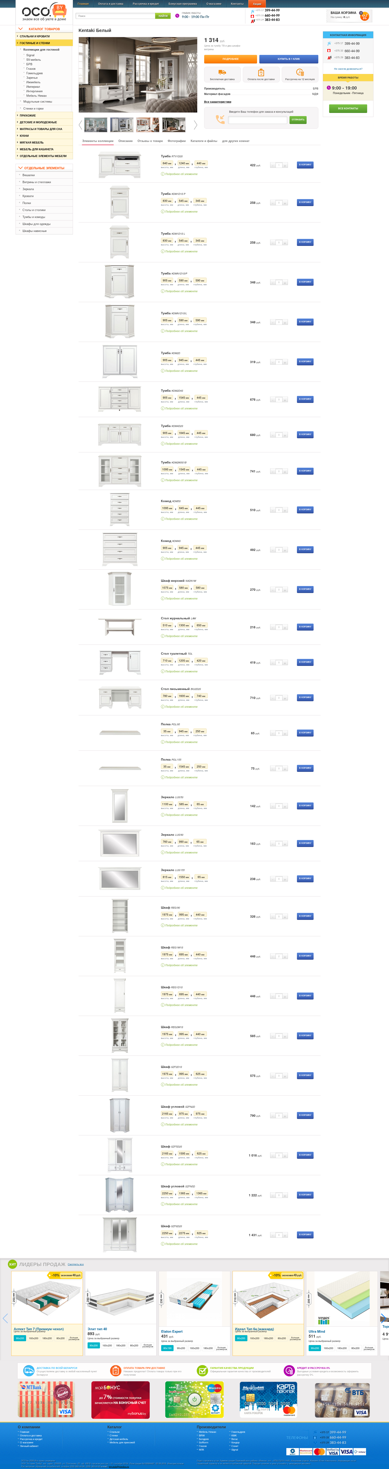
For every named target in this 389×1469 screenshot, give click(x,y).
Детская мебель (119, 1439)
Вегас (234, 1439)
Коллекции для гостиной (41, 49)
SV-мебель (33, 59)
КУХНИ (24, 136)
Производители (211, 1426)
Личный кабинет (29, 1446)
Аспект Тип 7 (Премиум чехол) (39, 1328)
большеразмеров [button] (74, 1338)
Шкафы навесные (35, 231)
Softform (203, 1442)
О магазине (214, 4)
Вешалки (29, 175)
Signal (30, 55)
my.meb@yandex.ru (119, 1466)
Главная (83, 4)
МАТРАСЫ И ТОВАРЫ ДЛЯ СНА (41, 129)
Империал (33, 86)
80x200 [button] (61, 1338)
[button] (384, 1318)
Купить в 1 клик (289, 59)
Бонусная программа (183, 4)
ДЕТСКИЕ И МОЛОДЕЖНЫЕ (38, 122)
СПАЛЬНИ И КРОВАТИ (35, 36)
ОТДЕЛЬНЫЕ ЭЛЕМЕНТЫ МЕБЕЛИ (43, 156)
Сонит (234, 1446)
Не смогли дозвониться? (348, 68)
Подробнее (231, 59)
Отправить (298, 119)
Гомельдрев (34, 73)
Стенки (114, 1435)
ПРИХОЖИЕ (28, 115)
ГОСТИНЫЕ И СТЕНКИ (35, 43)
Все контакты (348, 108)
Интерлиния (34, 91)
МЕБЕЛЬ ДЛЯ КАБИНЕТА (37, 149)
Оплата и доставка (110, 4)
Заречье (32, 77)
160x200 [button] (33, 1338)
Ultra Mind (317, 1331)
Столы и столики (34, 210)
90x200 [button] (20, 1338)
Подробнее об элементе (180, 174)
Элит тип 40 (97, 1328)
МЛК (201, 1449)
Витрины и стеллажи (37, 182)
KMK (234, 1435)
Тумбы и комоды (34, 217)
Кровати (28, 196)
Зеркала (28, 189)
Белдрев (204, 1439)
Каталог (114, 1426)
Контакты (237, 4)
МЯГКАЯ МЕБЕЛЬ (32, 142)
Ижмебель (33, 82)
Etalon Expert (172, 1331)
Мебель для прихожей (122, 1442)
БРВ (29, 64)
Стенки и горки (33, 108)
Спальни (115, 1431)
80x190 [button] (167, 1348)
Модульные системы (37, 101)
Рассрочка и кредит (146, 4)
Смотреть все (76, 1264)
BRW (202, 1435)
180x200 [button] (47, 1338)
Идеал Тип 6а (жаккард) (254, 1328)
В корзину (305, 164)
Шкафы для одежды (36, 224)
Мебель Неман (36, 95)
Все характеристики (217, 102)
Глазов (31, 68)
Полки (27, 203)
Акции (257, 4)
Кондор (235, 1442)
